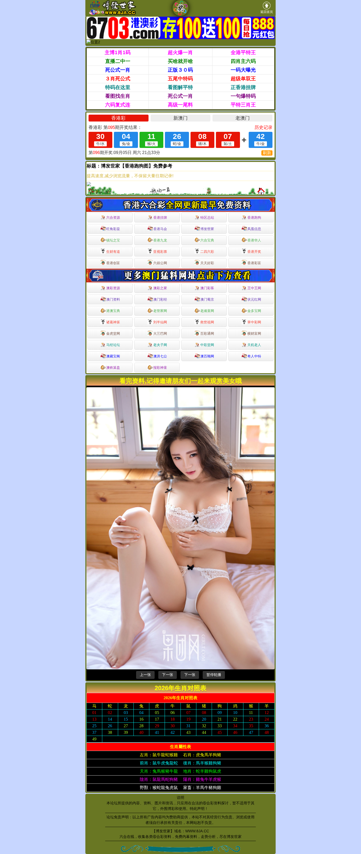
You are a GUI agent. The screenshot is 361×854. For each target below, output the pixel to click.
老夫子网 (160, 345)
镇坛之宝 (113, 240)
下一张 (167, 675)
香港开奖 (254, 252)
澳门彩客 (207, 288)
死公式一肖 (117, 70)
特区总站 (207, 218)
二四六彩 (207, 252)
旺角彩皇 (113, 229)
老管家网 (160, 311)
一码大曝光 (243, 70)
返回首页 (266, 12)
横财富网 (254, 333)
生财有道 (113, 252)
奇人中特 (254, 356)
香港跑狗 (254, 218)
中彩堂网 (207, 345)
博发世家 (207, 229)
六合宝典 (207, 240)
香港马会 (160, 229)
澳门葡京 (207, 299)
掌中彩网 (254, 322)
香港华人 (254, 240)
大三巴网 (160, 333)
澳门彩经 (160, 299)
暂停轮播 (213, 675)
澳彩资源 (113, 288)
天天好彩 (207, 263)
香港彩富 (254, 263)
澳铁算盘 (113, 368)
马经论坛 (113, 345)
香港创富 (113, 263)
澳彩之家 (160, 288)
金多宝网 (254, 311)
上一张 (145, 675)
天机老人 (254, 345)
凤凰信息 (254, 229)
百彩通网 (207, 333)
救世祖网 (207, 322)
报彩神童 (160, 368)
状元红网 (254, 299)
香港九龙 (160, 240)
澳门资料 (113, 299)
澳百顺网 (207, 356)
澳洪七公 (160, 356)
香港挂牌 (160, 218)
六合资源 (113, 218)
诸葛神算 (113, 322)
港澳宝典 (113, 311)
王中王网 (254, 288)
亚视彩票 (160, 252)
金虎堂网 (113, 333)
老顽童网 (207, 311)
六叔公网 (160, 263)
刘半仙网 (160, 322)
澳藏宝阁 (113, 356)
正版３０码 (180, 70)
